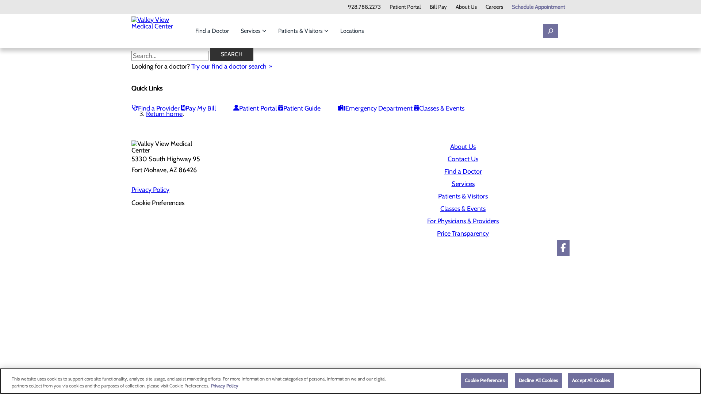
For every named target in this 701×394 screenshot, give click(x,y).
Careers (494, 7)
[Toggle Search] (550, 31)
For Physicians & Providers (463, 221)
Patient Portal (405, 7)
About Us (466, 7)
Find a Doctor (212, 30)
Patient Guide (302, 108)
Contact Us (463, 159)
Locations (352, 30)
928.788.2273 (364, 7)
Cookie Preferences (484, 380)
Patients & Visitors (301, 30)
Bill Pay (438, 7)
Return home (164, 114)
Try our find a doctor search (229, 66)
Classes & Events (441, 108)
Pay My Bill (200, 108)
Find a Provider (159, 108)
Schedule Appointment (538, 7)
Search (231, 54)
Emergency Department (379, 108)
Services (251, 30)
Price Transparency (463, 233)
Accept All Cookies (591, 380)
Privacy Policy (150, 190)
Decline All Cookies (538, 380)
